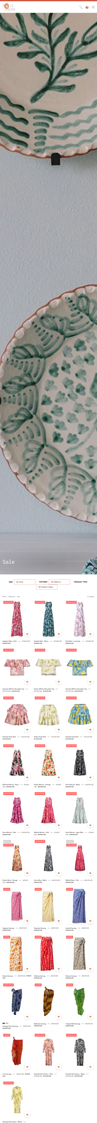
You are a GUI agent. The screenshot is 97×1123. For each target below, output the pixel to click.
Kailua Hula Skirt (40, 737)
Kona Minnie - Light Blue (74, 832)
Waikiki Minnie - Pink (41, 832)
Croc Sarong (7, 1074)
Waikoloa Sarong (40, 1024)
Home (4, 596)
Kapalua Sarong (8, 928)
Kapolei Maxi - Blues (41, 641)
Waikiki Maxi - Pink (72, 880)
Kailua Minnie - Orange (42, 784)
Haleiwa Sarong (39, 976)
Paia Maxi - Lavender (73, 641)
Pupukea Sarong (40, 928)
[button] (81, 7)
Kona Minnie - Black (73, 784)
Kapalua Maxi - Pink (10, 641)
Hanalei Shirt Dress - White (12, 1122)
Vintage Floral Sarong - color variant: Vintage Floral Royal (4, 1023)
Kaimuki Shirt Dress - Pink (43, 1074)
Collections (11, 596)
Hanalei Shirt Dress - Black (75, 1074)
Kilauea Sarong (71, 976)
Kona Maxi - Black (40, 880)
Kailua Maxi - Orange (10, 880)
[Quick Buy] (27, 633)
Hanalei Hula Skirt (72, 737)
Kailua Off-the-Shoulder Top (44, 689)
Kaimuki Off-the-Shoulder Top (13, 689)
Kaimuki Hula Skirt (9, 737)
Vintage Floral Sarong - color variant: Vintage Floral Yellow (7, 1023)
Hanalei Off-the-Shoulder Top (76, 689)
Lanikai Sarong (71, 928)
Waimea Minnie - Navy (11, 784)
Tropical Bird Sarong (73, 1024)
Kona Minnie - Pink (9, 832)
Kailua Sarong (8, 976)
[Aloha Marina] (9, 7)
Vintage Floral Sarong (10, 1026)
